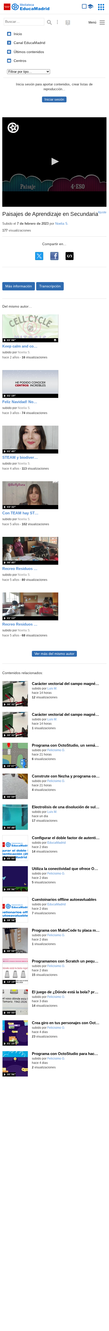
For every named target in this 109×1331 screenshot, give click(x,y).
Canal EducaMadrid (29, 43)
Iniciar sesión (54, 99)
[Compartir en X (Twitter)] (39, 256)
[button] (54, 161)
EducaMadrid (56, 842)
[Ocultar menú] (97, 23)
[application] (54, 162)
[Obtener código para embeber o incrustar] (70, 256)
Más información (18, 286)
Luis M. (52, 688)
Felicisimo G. (56, 750)
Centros (20, 61)
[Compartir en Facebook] (54, 256)
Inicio (18, 34)
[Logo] (13, 127)
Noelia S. (62, 223)
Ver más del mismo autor (54, 654)
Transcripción (50, 286)
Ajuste (102, 212)
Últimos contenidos (29, 52)
